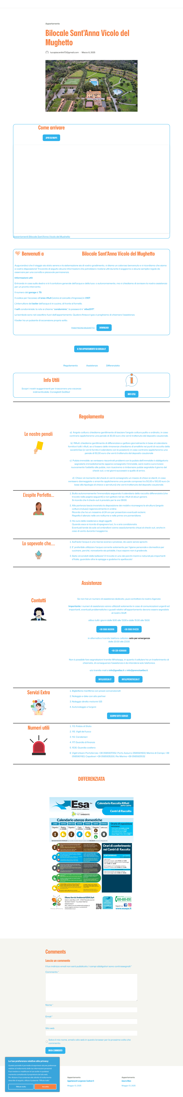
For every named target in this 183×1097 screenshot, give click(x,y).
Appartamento (52, 23)
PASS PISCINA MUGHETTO (83, 328)
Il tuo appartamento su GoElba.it (91, 349)
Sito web (49, 1028)
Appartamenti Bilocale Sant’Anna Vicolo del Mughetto (41, 236)
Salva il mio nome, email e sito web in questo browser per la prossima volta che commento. (90, 1041)
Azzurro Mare (126, 1081)
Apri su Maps (51, 137)
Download (104, 327)
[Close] (58, 1058)
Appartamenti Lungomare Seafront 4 (80, 1081)
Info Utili (131, 394)
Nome (49, 1004)
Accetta (45, 1086)
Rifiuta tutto (21, 1086)
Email (49, 1016)
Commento (52, 972)
